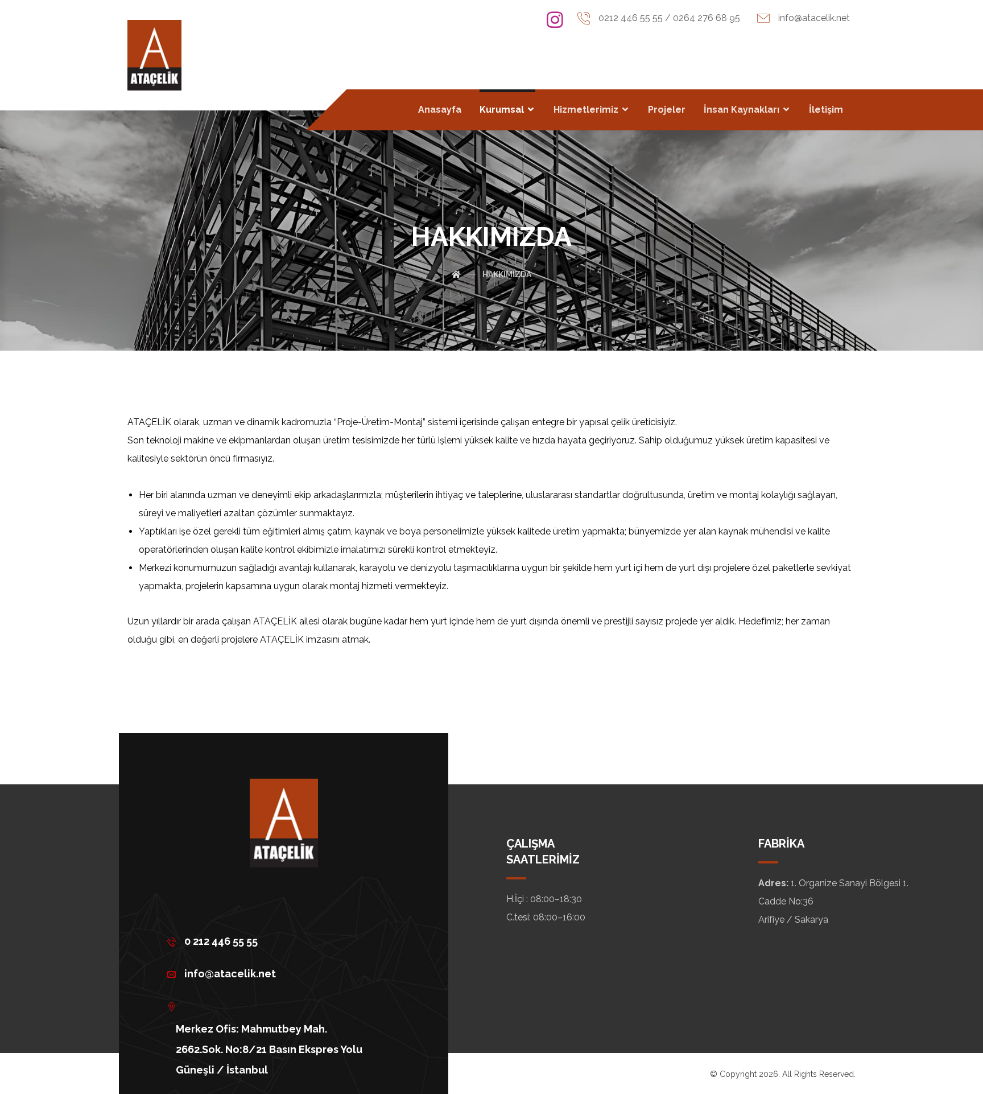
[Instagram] (555, 20)
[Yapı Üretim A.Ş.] (154, 55)
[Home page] (456, 274)
